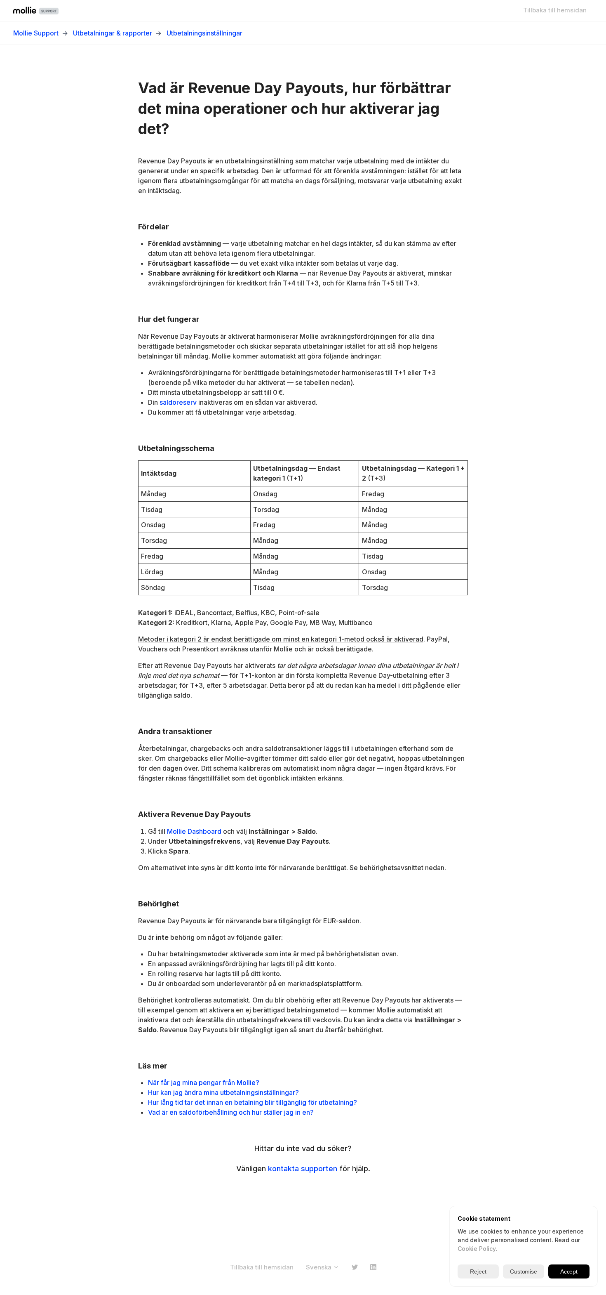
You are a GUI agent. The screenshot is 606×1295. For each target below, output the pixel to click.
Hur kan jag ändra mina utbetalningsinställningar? (223, 1092)
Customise (523, 1271)
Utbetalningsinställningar (204, 33)
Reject (478, 1271)
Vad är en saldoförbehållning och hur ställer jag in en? (231, 1112)
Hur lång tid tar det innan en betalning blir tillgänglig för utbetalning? (252, 1102)
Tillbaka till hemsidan (555, 10)
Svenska (319, 1267)
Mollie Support (36, 33)
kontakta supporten (302, 1168)
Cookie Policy (477, 1248)
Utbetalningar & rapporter (112, 33)
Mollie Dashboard (194, 831)
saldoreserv (178, 402)
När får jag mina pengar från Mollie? (203, 1082)
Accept (569, 1271)
